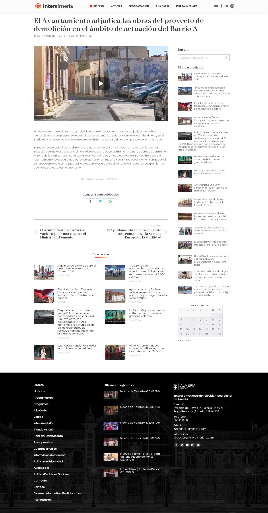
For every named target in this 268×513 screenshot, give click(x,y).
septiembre (77, 35)
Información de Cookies (49, 455)
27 (200, 334)
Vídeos (38, 416)
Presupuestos (43, 442)
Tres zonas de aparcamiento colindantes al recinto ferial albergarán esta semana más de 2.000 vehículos (147, 271)
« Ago (180, 340)
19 (194, 329)
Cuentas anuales (45, 448)
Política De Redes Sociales (51, 474)
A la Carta (40, 410)
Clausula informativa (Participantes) (57, 493)
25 (187, 334)
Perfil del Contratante (48, 435)
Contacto (40, 480)
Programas (41, 404)
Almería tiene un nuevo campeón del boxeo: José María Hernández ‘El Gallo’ (146, 348)
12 (90, 35)
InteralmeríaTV (43, 423)
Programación (43, 397)
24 (181, 334)
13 (200, 324)
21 (206, 329)
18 (187, 329)
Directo (39, 384)
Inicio (37, 35)
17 (181, 329)
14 (206, 324)
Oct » (188, 340)
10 (181, 324)
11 (187, 324)
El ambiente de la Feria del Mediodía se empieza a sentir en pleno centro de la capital (75, 293)
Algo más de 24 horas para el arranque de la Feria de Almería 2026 (76, 268)
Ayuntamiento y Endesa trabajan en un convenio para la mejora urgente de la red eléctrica (148, 293)
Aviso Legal (41, 467)
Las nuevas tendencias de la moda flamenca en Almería (76, 347)
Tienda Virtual (43, 429)
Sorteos (39, 486)
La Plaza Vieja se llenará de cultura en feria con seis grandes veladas (147, 313)
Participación (43, 499)
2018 (62, 35)
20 (200, 329)
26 (194, 334)
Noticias (49, 35)
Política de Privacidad (48, 461)
